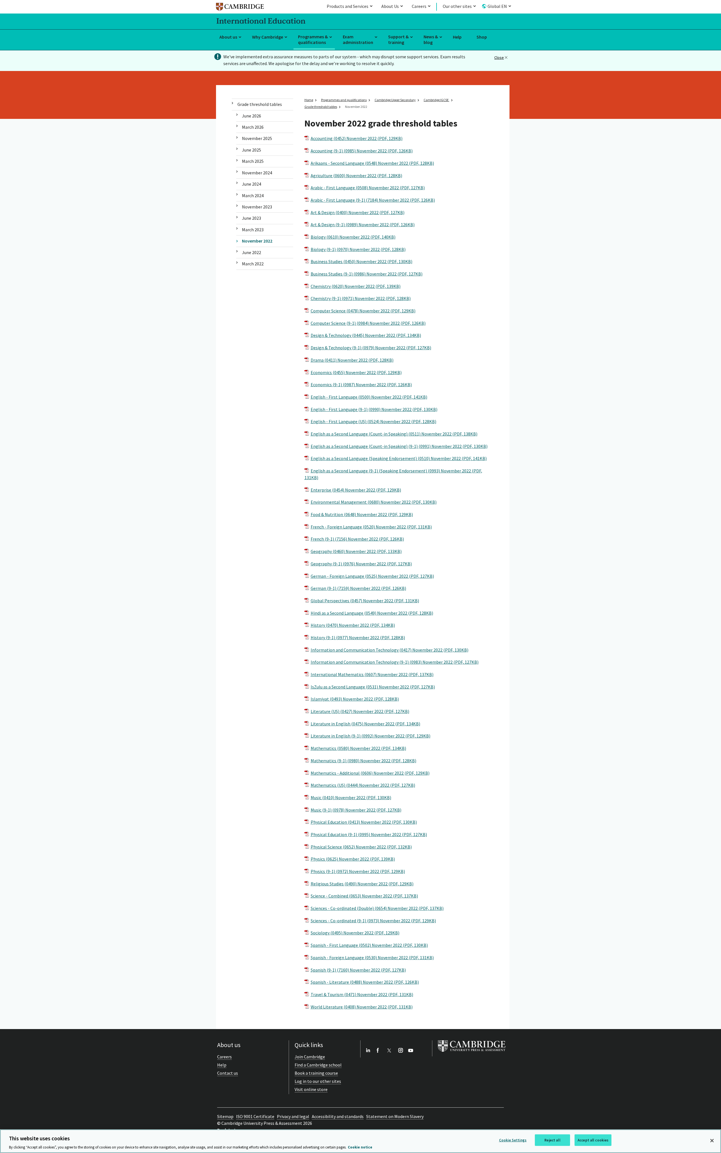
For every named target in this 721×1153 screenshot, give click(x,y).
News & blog (431, 39)
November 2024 (257, 172)
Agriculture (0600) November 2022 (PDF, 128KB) (356, 175)
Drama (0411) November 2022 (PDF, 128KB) (352, 360)
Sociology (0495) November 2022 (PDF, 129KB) (355, 933)
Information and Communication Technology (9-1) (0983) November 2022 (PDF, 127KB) (395, 662)
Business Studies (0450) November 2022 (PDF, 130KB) (361, 261)
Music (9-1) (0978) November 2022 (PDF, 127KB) (356, 810)
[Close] (712, 1140)
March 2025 (253, 161)
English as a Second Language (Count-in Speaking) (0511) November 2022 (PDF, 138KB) (394, 434)
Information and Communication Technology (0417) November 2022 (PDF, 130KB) (389, 650)
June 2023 (251, 218)
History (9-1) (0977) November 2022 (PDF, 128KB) (358, 637)
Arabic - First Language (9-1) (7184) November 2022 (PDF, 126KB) (373, 200)
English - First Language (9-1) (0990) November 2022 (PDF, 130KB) (374, 409)
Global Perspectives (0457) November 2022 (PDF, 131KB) (365, 600)
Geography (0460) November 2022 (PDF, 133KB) (356, 551)
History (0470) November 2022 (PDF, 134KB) (353, 625)
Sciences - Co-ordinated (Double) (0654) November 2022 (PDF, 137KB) (377, 908)
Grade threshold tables (259, 104)
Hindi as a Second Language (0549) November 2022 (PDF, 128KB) (372, 613)
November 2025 (257, 138)
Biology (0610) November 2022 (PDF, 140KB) (353, 237)
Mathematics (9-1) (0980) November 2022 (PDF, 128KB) (363, 760)
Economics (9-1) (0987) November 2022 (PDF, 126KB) (361, 384)
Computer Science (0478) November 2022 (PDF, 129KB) (363, 311)
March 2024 (253, 195)
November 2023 (257, 207)
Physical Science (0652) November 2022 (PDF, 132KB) (361, 847)
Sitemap (225, 1116)
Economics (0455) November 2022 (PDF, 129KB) (356, 372)
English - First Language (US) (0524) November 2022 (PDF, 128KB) (373, 421)
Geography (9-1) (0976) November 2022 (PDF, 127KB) (361, 563)
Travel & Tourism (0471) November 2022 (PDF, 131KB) (362, 994)
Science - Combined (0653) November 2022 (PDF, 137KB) (364, 896)
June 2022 (251, 252)
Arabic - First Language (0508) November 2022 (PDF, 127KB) (368, 187)
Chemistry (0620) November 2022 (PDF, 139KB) (355, 286)
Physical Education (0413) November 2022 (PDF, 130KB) (364, 822)
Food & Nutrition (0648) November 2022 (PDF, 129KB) (362, 514)
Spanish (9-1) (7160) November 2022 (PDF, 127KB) (358, 970)
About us (228, 37)
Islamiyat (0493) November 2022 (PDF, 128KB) (355, 699)
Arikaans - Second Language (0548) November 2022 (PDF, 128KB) (372, 163)
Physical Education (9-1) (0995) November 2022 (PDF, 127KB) (369, 834)
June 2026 (251, 116)
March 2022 (253, 263)
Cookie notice (360, 1147)
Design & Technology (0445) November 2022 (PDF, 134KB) (366, 335)
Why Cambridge (267, 37)
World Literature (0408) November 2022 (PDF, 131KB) (362, 1007)
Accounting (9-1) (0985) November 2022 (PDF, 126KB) (362, 151)
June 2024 (251, 184)
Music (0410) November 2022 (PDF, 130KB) (351, 797)
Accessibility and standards (338, 1116)
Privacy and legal (293, 1116)
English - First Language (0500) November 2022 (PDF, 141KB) (369, 397)
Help (457, 37)
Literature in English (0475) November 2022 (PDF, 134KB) (365, 724)
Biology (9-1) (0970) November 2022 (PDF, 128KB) (358, 249)
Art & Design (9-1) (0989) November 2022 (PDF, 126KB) (363, 224)
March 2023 (253, 229)
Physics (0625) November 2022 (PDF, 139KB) (353, 859)
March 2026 (253, 127)
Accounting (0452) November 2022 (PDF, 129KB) (356, 138)
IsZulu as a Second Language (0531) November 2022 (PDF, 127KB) (373, 687)
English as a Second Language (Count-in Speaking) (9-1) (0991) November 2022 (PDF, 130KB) (399, 446)
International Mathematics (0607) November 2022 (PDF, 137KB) (372, 674)
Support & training (398, 39)
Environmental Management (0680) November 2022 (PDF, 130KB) (374, 502)
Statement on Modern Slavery (395, 1116)
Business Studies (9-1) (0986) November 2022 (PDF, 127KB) (366, 274)
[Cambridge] (240, 8)
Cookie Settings (513, 1140)
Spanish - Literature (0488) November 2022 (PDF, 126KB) (365, 982)
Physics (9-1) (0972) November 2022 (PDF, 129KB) (358, 871)
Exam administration (358, 39)
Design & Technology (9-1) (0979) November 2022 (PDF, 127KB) (371, 347)
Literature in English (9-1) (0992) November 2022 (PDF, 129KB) (370, 736)
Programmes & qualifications (313, 39)
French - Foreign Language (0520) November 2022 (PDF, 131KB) (371, 527)
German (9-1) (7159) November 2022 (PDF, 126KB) (358, 588)
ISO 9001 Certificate (255, 1116)
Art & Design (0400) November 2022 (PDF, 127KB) (357, 212)
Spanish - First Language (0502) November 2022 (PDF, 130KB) (369, 945)
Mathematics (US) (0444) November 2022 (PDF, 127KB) (363, 785)
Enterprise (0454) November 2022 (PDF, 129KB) (356, 490)
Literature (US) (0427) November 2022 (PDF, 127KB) (360, 711)
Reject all (552, 1140)
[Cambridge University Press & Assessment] (472, 1053)
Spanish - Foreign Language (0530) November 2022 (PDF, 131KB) (372, 957)
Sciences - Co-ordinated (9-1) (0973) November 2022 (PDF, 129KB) (373, 920)
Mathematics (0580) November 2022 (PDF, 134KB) (358, 748)
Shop (482, 37)
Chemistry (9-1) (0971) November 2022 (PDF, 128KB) (361, 298)
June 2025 (251, 150)
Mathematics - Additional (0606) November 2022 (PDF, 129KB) (370, 773)
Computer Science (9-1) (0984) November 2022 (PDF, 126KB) (368, 323)
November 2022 (257, 241)
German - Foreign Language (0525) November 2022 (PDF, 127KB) (372, 576)
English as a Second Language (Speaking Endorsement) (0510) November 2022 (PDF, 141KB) (399, 458)
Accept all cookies (593, 1140)
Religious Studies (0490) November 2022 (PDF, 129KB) (362, 884)
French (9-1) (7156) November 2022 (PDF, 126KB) (357, 539)
